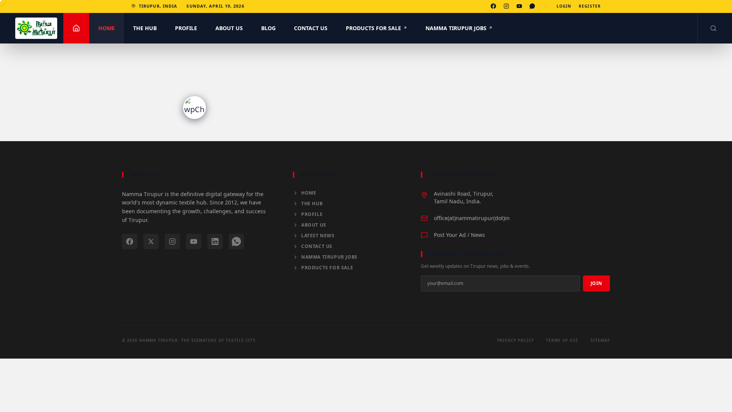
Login (564, 6)
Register (590, 6)
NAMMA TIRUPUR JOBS (459, 28)
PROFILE (186, 28)
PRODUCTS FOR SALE (376, 28)
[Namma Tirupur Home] (36, 28)
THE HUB (145, 28)
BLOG (268, 28)
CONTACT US (310, 28)
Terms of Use (562, 340)
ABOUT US (229, 28)
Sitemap (600, 340)
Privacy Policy (515, 340)
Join (596, 283)
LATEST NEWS (318, 236)
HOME (106, 28)
